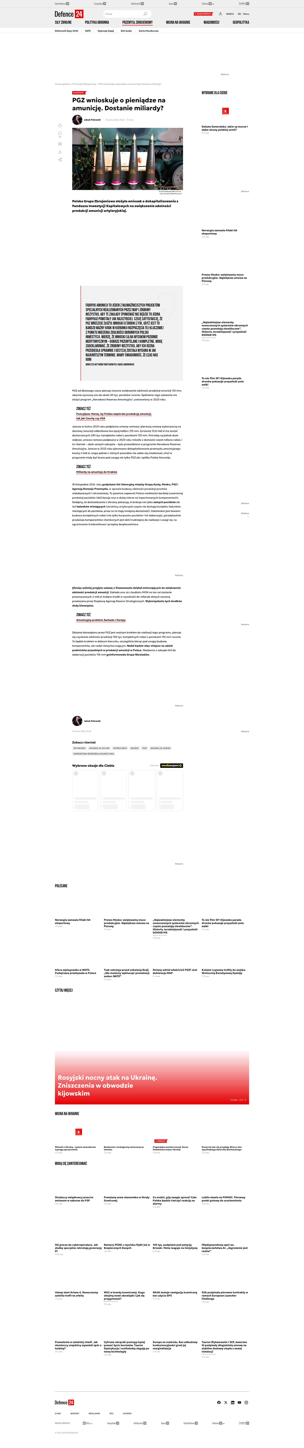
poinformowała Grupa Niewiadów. (128, 654)
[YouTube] (239, 1402)
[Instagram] (246, 1402)
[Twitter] (226, 1402)
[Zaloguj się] (220, 13)
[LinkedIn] (232, 1402)
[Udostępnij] (60, 160)
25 (60, 136)
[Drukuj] (60, 144)
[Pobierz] (60, 152)
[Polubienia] (60, 125)
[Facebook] (219, 1402)
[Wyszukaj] (145, 14)
